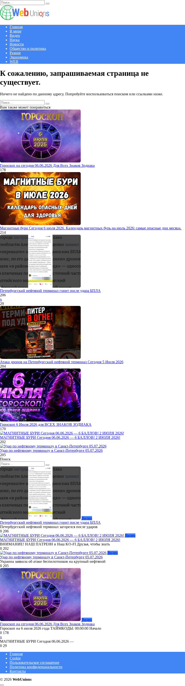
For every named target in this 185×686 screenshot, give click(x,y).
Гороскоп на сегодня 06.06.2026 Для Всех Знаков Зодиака (47, 165)
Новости (17, 44)
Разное (15, 53)
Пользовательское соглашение (34, 662)
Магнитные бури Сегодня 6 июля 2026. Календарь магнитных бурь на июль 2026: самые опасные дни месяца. (90, 228)
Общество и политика (28, 48)
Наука (15, 40)
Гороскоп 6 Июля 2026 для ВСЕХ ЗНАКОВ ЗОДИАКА (46, 424)
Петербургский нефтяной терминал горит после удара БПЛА (50, 291)
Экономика (19, 57)
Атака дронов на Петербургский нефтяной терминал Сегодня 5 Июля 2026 (61, 362)
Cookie (15, 658)
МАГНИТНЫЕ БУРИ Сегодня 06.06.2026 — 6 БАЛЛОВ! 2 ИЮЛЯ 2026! (60, 437)
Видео (15, 35)
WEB (14, 61)
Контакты (18, 671)
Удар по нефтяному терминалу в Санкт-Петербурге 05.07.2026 (51, 450)
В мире (15, 31)
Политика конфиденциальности (36, 667)
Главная (16, 27)
